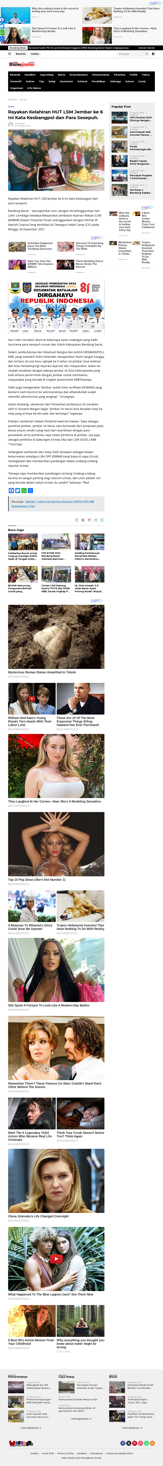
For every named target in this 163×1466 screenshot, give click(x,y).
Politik (133, 74)
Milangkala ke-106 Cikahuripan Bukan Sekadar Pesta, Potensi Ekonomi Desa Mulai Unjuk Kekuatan (40, 1386)
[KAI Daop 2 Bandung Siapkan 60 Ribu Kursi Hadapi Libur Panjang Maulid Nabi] (120, 190)
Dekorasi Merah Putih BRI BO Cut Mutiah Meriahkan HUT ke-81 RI (140, 1386)
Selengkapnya (30, 1427)
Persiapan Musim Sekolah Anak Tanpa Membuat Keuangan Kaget (89, 1386)
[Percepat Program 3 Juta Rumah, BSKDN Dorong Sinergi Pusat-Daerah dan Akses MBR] (120, 176)
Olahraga (115, 81)
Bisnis (61, 74)
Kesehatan (66, 81)
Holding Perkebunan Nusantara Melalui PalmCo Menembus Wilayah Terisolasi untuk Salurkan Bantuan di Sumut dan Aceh (88, 556)
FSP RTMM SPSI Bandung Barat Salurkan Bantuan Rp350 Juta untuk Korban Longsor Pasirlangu (52, 556)
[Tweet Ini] (83, 520)
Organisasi (16, 88)
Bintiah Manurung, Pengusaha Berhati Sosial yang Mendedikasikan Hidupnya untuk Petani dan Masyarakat (22, 588)
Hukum (129, 81)
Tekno (146, 74)
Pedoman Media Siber (119, 1453)
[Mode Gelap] (153, 54)
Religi (52, 81)
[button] (147, 53)
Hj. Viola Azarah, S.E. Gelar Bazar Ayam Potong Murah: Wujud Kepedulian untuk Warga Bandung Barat (88, 588)
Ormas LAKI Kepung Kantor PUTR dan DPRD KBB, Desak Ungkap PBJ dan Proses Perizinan (56, 588)
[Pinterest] (134, 1443)
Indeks (35, 53)
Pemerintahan (101, 74)
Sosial (141, 81)
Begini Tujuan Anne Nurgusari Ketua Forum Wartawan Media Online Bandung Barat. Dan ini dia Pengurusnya (140, 162)
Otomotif (15, 81)
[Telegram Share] (95, 520)
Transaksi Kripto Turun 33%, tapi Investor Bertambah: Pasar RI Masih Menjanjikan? (140, 1401)
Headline (30, 74)
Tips (41, 81)
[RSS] (152, 1443)
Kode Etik (48, 1453)
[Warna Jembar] (21, 64)
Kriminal (82, 81)
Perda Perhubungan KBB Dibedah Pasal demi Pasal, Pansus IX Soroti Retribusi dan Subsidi (141, 148)
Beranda (21, 53)
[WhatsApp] (146, 1443)
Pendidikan (98, 81)
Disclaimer (96, 1453)
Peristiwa (119, 74)
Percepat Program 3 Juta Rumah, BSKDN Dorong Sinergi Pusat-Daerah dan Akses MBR (141, 177)
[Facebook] (122, 1443)
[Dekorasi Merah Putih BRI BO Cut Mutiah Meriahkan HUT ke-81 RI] (117, 1387)
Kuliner (30, 81)
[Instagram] (140, 1443)
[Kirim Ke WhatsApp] (102, 520)
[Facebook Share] (76, 520)
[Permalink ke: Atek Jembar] (10, 124)
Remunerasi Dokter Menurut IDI (78, 1399)
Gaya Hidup (47, 74)
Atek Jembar (20, 123)
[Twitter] (128, 1443)
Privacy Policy (65, 1453)
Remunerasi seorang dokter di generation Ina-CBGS (77, 1409)
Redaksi (82, 1453)
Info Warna (34, 88)
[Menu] (10, 54)
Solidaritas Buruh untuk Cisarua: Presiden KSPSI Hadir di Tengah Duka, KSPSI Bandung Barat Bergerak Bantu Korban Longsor (22, 556)
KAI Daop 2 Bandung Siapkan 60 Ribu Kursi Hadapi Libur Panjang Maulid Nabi (140, 191)
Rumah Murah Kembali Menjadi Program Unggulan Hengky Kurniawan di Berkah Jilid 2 (95, 47)
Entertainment (79, 74)
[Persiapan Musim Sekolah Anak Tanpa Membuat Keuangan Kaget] (66, 1387)
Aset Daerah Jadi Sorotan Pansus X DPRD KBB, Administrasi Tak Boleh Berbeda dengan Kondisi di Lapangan (141, 133)
